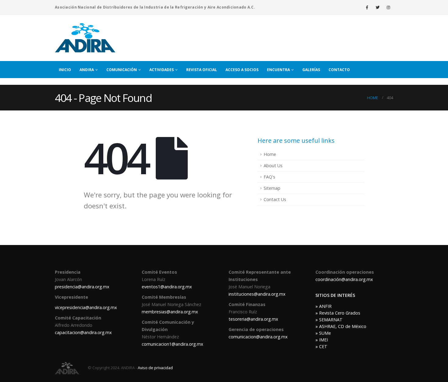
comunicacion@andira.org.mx (258, 337)
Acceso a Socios (242, 69)
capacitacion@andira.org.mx (83, 332)
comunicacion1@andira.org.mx (172, 344)
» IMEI (321, 340)
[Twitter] (377, 7)
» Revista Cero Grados (337, 313)
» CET (321, 346)
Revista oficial (201, 69)
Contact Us (275, 199)
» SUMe (323, 333)
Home (270, 154)
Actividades (161, 69)
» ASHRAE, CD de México (340, 326)
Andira (87, 69)
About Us (273, 165)
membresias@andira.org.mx (170, 312)
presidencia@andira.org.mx (82, 287)
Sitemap (272, 188)
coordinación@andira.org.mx (344, 279)
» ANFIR (323, 306)
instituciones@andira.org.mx (257, 294)
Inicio (65, 69)
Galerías (311, 69)
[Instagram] (388, 7)
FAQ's (269, 177)
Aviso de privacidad (155, 367)
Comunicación (121, 69)
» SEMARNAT (329, 320)
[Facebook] (367, 7)
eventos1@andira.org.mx (167, 287)
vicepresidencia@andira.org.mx (86, 307)
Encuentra (278, 69)
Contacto (339, 69)
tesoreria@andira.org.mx (253, 319)
